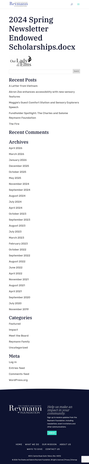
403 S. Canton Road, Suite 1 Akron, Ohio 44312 (44, 456)
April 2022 (15, 273)
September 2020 (19, 297)
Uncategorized (18, 347)
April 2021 (15, 291)
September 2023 (19, 219)
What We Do (32, 444)
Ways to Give (35, 449)
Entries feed (17, 368)
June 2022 (15, 267)
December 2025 (19, 165)
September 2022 (19, 255)
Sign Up (52, 433)
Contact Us (53, 449)
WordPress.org (18, 380)
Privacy (67, 460)
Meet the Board (19, 335)
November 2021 (19, 279)
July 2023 (15, 231)
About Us (65, 444)
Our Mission (49, 444)
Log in (13, 362)
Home (19, 444)
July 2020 (15, 303)
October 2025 (17, 171)
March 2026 (16, 154)
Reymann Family (19, 341)
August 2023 (17, 225)
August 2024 (17, 195)
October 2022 (17, 249)
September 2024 (19, 189)
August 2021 (17, 285)
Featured (15, 323)
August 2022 (17, 261)
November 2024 (19, 183)
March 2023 (16, 237)
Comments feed (19, 374)
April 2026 (15, 148)
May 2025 (15, 177)
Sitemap (74, 460)
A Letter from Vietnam (23, 85)
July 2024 (15, 201)
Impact (13, 329)
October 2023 (17, 213)
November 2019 (19, 309)
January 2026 (18, 160)
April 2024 (15, 207)
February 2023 (18, 243)
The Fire (14, 123)
